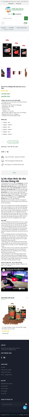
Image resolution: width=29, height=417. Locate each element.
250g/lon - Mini (6, 127)
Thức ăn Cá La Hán (8, 29)
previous (26, 298)
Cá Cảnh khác (4, 386)
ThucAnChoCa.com (14, 414)
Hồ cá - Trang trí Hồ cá (6, 374)
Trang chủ (3, 27)
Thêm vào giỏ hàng (13, 142)
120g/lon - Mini (6, 122)
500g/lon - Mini (6, 131)
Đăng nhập (18, 3)
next (28, 298)
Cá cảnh (3, 367)
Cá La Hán (3, 393)
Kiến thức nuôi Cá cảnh (6, 383)
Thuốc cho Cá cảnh (5, 372)
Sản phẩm (11, 27)
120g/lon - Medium (7, 124)
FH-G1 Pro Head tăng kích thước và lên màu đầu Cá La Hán (14, 327)
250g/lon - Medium (7, 129)
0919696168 (6, 353)
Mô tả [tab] (14, 172)
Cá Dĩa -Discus (4, 388)
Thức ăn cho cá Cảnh (22, 27)
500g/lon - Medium (7, 134)
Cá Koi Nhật (4, 391)
